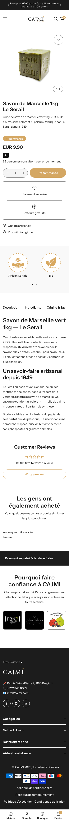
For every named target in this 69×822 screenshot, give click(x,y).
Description (11, 307)
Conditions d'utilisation (49, 801)
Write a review (34, 474)
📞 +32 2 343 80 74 (15, 688)
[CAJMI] (36, 19)
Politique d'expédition (18, 801)
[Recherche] (56, 19)
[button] (8, 5)
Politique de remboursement (35, 795)
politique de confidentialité (34, 788)
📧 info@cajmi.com (16, 693)
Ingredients (33, 307)
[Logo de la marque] (12, 620)
